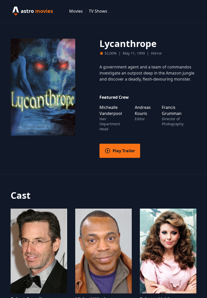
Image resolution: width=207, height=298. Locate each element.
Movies (76, 11)
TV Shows (98, 11)
